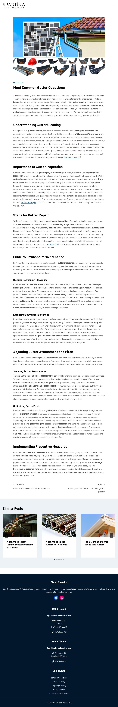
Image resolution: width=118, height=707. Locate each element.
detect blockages (28, 202)
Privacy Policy (59, 681)
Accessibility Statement (59, 693)
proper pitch (53, 244)
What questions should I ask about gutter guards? (86, 488)
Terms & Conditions (59, 678)
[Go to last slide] (6, 535)
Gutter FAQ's (18, 83)
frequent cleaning (72, 157)
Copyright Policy (59, 685)
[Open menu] (113, 5)
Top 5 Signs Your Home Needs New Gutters (96, 543)
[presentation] (20, 525)
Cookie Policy (59, 689)
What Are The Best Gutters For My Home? (31, 486)
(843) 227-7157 (61, 632)
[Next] (111, 535)
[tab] (54, 559)
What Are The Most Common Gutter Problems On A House (19, 544)
